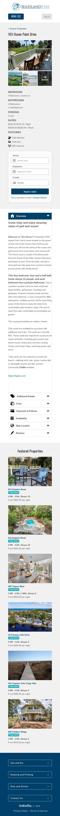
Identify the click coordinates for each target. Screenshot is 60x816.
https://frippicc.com (17, 376)
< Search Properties (17, 28)
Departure (17, 166)
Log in (47, 16)
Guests (16, 177)
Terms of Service (39, 811)
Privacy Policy (21, 811)
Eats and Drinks (19, 786)
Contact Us (16, 798)
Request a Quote (30, 191)
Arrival (15, 155)
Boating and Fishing (21, 774)
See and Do (16, 763)
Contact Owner (40, 197)
